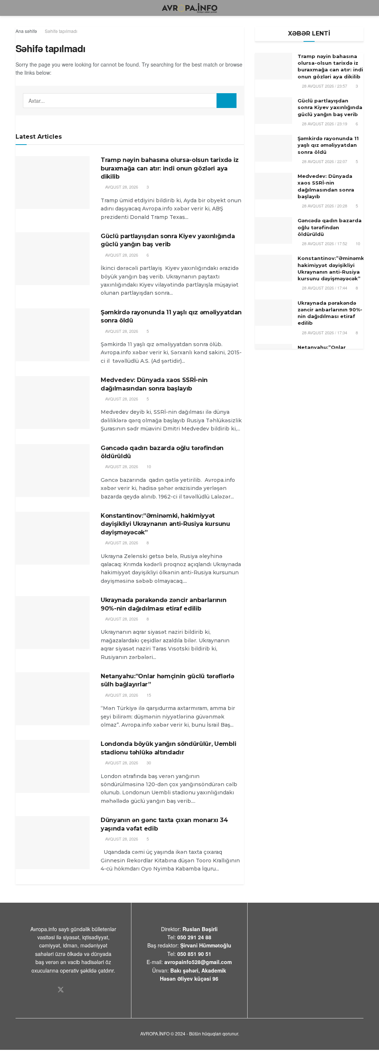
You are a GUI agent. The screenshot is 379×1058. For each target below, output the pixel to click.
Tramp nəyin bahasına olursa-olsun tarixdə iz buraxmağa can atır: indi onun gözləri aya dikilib (170, 168)
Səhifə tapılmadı (61, 31)
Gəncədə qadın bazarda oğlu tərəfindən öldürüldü (330, 227)
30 (148, 762)
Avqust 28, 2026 (121, 187)
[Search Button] (227, 100)
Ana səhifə (26, 31)
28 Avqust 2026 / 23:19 (324, 123)
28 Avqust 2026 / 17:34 (324, 332)
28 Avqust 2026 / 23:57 (324, 86)
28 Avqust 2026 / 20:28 (324, 206)
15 (148, 695)
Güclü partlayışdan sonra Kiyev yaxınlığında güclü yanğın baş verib (330, 107)
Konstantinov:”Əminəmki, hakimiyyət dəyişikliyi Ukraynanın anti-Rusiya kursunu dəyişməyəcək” (165, 524)
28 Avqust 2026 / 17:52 (324, 243)
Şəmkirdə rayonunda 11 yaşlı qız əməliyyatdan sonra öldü (328, 145)
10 (148, 466)
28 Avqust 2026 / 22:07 (324, 161)
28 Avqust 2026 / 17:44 (324, 288)
